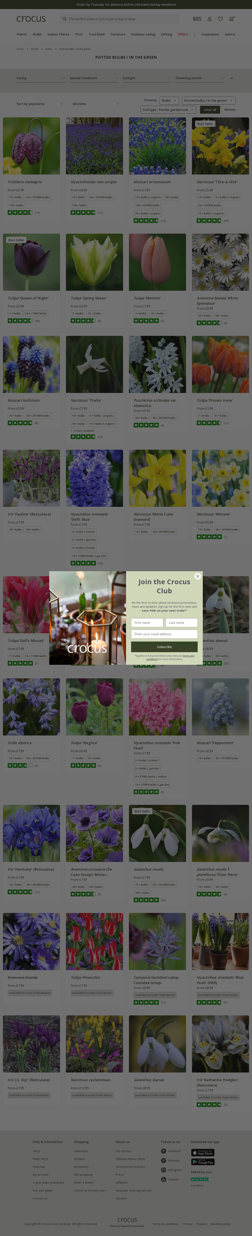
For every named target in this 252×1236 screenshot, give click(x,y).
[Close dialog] (197, 576)
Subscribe (164, 647)
